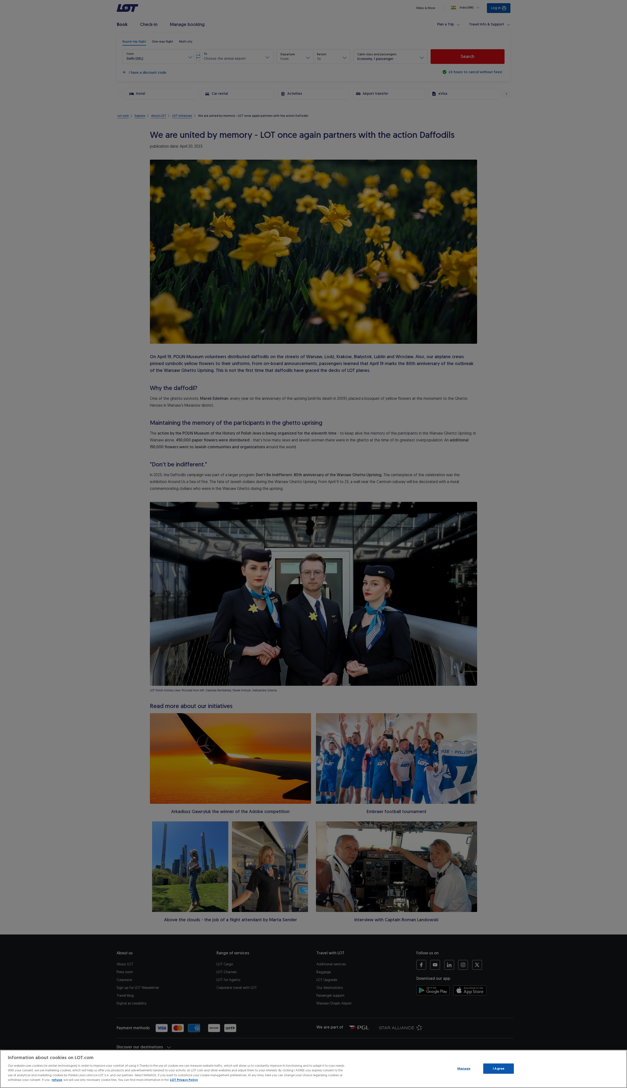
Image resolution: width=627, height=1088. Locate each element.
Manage (463, 1068)
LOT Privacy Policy (184, 1080)
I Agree (498, 1068)
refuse (57, 1080)
